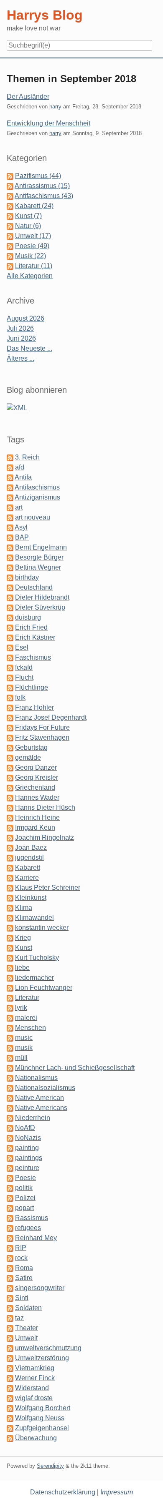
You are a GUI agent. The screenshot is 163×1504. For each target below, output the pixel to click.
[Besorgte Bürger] (10, 557)
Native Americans (41, 1107)
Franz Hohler (34, 707)
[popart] (10, 1207)
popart (24, 1207)
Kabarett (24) (34, 205)
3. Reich (27, 457)
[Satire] (10, 1277)
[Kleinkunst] (10, 897)
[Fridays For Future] (10, 727)
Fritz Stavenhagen (42, 737)
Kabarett (27, 867)
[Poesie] (10, 1177)
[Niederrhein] (10, 1117)
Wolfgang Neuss (39, 1417)
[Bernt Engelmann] (10, 547)
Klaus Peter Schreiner (47, 887)
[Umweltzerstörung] (10, 1357)
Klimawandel (34, 917)
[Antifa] (10, 477)
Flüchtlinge (31, 687)
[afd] (10, 467)
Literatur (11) (33, 265)
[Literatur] (10, 997)
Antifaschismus (37, 487)
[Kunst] (10, 947)
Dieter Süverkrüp (40, 607)
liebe (22, 967)
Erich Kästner (35, 637)
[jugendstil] (10, 857)
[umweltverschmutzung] (10, 1347)
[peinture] (10, 1167)
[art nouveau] (10, 517)
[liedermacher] (10, 977)
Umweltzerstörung (42, 1357)
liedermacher (34, 977)
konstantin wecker (42, 927)
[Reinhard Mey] (10, 1237)
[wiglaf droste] (10, 1397)
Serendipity (50, 1466)
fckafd (24, 667)
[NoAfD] (10, 1127)
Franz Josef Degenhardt (51, 717)
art (19, 507)
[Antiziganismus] (10, 497)
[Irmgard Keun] (10, 827)
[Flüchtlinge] (10, 687)
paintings (28, 1157)
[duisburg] (10, 617)
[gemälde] (10, 757)
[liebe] (10, 967)
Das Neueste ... (29, 348)
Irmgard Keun (35, 827)
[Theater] (10, 1327)
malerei (26, 1017)
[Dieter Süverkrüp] (10, 607)
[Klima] (10, 907)
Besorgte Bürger (39, 557)
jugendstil (29, 857)
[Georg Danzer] (10, 767)
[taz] (10, 1317)
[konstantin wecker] (10, 927)
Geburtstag (31, 747)
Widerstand (32, 1387)
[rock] (10, 1257)
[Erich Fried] (10, 627)
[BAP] (10, 537)
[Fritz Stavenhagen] (10, 737)
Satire (24, 1277)
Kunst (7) (28, 215)
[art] (10, 507)
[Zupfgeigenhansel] (10, 1427)
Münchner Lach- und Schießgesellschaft (75, 1067)
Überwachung (36, 1437)
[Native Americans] (10, 1107)
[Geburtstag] (10, 747)
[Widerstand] (10, 1387)
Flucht (24, 677)
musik (24, 1047)
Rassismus (31, 1217)
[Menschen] (10, 1027)
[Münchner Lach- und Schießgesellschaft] (10, 1067)
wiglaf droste (34, 1397)
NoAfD (25, 1127)
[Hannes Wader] (10, 797)
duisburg (28, 617)
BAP (22, 537)
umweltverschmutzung (48, 1347)
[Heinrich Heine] (10, 817)
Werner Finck (35, 1377)
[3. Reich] (10, 457)
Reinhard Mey (36, 1237)
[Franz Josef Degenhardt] (10, 717)
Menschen (30, 1027)
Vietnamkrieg (34, 1367)
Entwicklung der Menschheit (48, 123)
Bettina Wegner (38, 567)
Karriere (27, 877)
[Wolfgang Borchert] (10, 1407)
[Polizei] (10, 1197)
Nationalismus (36, 1077)
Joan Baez (31, 847)
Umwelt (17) (33, 235)
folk (20, 697)
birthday (27, 577)
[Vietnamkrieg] (10, 1367)
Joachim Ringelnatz (44, 837)
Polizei (25, 1197)
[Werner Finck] (10, 1377)
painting (27, 1147)
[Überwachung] (10, 1437)
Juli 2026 (20, 328)
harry (55, 106)
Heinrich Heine (37, 817)
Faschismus (33, 657)
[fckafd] (10, 667)
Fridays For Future (42, 727)
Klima (23, 907)
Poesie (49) (32, 245)
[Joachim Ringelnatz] (10, 837)
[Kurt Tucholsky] (10, 957)
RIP (20, 1247)
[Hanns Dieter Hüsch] (10, 807)
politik (24, 1187)
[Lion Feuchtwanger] (10, 987)
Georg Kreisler (36, 777)
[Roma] (10, 1267)
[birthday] (10, 577)
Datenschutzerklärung (62, 1492)
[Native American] (10, 1097)
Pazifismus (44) (38, 175)
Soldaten (28, 1307)
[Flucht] (10, 677)
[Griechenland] (10, 787)
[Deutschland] (10, 587)
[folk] (10, 697)
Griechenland (35, 787)
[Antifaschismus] (10, 487)
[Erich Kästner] (10, 637)
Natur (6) (28, 225)
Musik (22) (30, 255)
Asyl (21, 527)
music (24, 1037)
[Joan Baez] (10, 847)
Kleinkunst (30, 897)
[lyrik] (10, 1007)
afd (19, 467)
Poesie (25, 1177)
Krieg (23, 937)
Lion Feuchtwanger (43, 987)
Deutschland (34, 587)
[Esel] (10, 647)
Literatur (27, 997)
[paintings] (10, 1157)
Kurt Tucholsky (37, 957)
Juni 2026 (21, 338)
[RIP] (10, 1247)
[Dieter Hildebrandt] (10, 597)
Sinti (21, 1297)
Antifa (23, 477)
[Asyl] (10, 527)
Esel (21, 647)
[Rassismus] (10, 1217)
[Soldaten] (10, 1307)
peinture (27, 1167)
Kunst (23, 947)
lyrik (21, 1007)
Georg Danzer (36, 767)
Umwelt (26, 1337)
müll (21, 1057)
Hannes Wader (37, 797)
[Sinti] (10, 1297)
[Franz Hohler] (10, 707)
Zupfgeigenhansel (42, 1427)
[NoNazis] (10, 1137)
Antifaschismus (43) (44, 195)
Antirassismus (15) (42, 185)
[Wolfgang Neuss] (10, 1417)
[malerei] (10, 1017)
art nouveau (32, 517)
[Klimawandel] (10, 917)
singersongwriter (39, 1287)
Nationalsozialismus (45, 1087)
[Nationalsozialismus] (10, 1087)
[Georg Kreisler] (10, 777)
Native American (39, 1097)
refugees (28, 1227)
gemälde (28, 757)
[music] (10, 1037)
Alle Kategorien (30, 275)
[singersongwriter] (10, 1287)
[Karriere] (10, 877)
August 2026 (25, 318)
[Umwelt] (10, 1337)
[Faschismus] (10, 657)
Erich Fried (31, 627)
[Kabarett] (10, 867)
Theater (26, 1327)
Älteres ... (20, 358)
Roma (24, 1267)
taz (19, 1317)
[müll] (10, 1057)
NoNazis (28, 1137)
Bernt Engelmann (41, 547)
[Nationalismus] (10, 1077)
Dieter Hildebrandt (42, 597)
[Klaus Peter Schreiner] (10, 887)
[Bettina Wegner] (10, 567)
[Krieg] (10, 937)
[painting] (10, 1147)
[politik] (10, 1187)
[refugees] (10, 1227)
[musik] (10, 1047)
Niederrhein (32, 1117)
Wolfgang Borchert (42, 1407)
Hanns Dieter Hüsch (45, 807)
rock (21, 1257)
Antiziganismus (37, 497)
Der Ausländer (28, 96)
